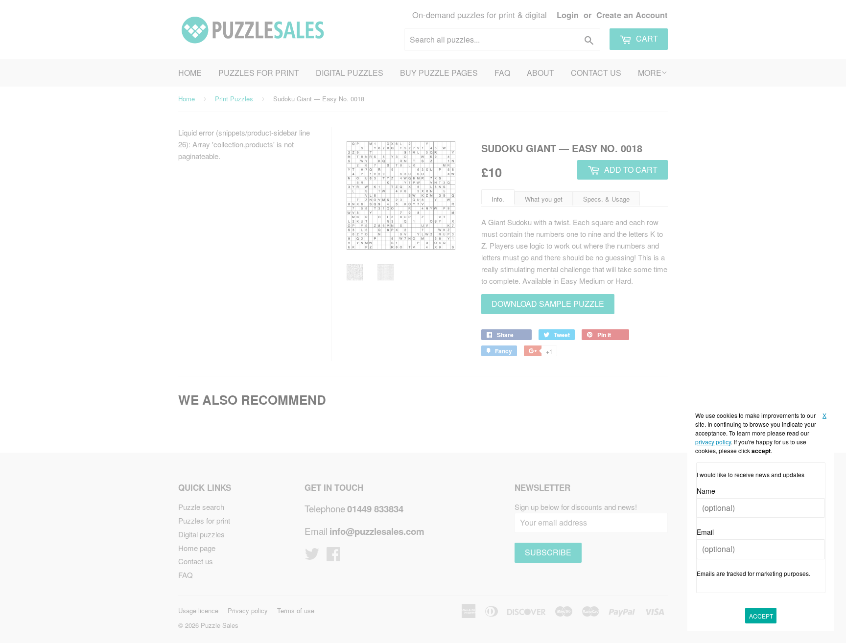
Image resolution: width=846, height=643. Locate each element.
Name (706, 490)
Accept (761, 616)
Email (705, 532)
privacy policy (713, 441)
